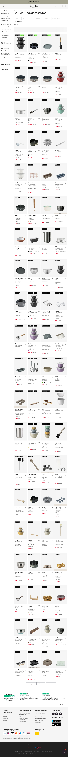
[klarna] (28, 733)
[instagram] (56, 713)
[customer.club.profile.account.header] (58, 6)
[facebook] (53, 713)
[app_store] (56, 724)
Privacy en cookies (36, 751)
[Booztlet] (34, 6)
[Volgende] (64, 2)
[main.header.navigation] (3, 6)
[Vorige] (3, 2)
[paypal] (4, 733)
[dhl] (37, 733)
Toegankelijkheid (28, 751)
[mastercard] (16, 733)
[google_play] (56, 721)
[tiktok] (60, 713)
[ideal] (8, 733)
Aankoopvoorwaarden (18, 751)
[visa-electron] (24, 733)
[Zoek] (55, 6)
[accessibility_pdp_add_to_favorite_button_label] (25, 53)
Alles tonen (62, 704)
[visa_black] (12, 733)
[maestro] (20, 733)
